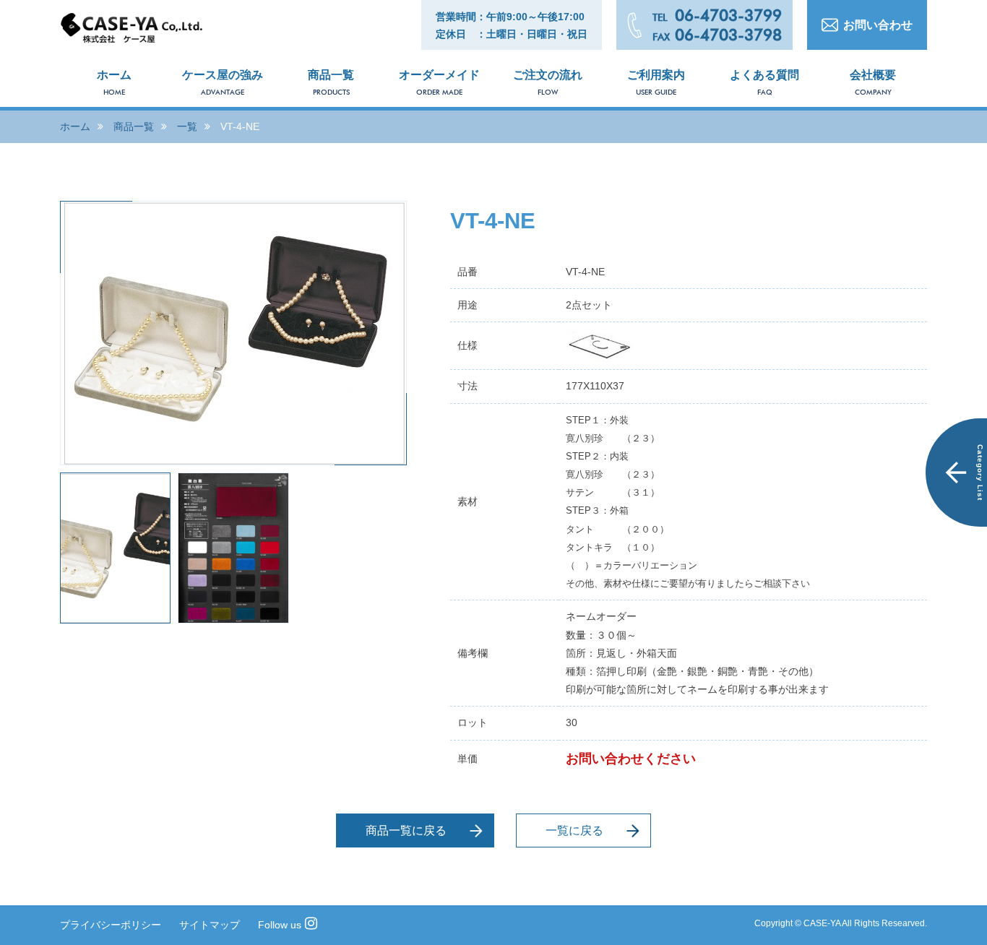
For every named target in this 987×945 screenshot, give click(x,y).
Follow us (279, 925)
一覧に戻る (574, 830)
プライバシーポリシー (110, 925)
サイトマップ (209, 925)
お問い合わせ (878, 25)
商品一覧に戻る (406, 830)
